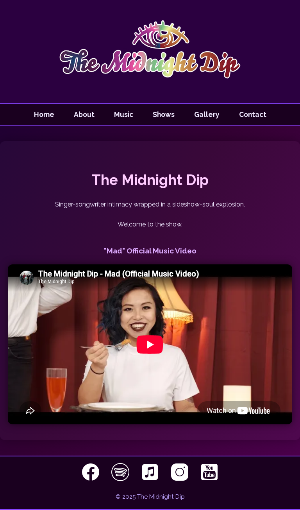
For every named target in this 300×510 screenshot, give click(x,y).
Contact (252, 114)
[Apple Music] (151, 479)
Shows (164, 114)
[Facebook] (92, 479)
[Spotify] (121, 479)
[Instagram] (181, 479)
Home (44, 114)
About (84, 114)
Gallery (207, 114)
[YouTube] (209, 479)
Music (123, 114)
